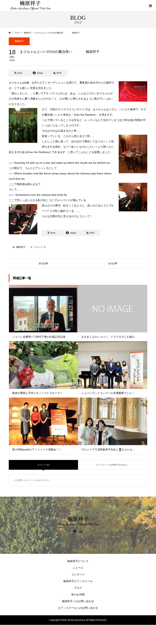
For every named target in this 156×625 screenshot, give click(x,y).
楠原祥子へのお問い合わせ (78, 601)
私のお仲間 (78, 594)
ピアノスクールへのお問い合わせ (78, 607)
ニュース (78, 567)
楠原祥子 (19, 41)
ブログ (78, 587)
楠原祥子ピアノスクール (78, 581)
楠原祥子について (78, 561)
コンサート (78, 574)
